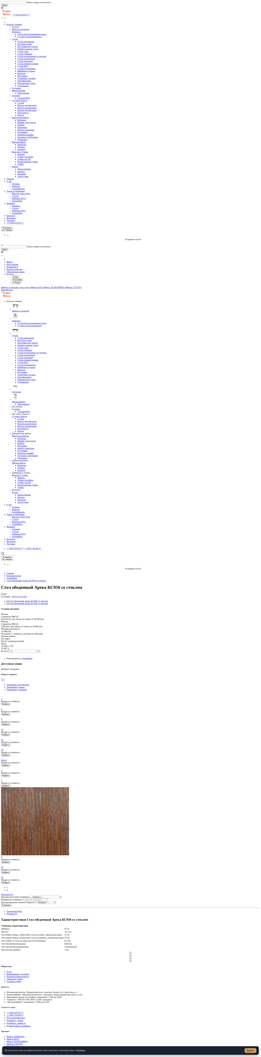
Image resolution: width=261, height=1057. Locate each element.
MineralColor (7, 290)
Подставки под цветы (27, 46)
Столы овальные (25, 61)
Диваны (21, 147)
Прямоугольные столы (27, 49)
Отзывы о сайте (14, 981)
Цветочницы (23, 93)
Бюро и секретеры (25, 130)
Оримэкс (16, 206)
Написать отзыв (19, 596)
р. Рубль (16, 283)
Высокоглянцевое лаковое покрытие (18, 902)
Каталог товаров (14, 24)
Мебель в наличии (20, 29)
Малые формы (18, 90)
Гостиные (16, 88)
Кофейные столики (26, 71)
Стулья (20, 103)
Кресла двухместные (27, 105)
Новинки (16, 32)
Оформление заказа (16, 272)
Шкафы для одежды (26, 122)
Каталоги (11, 216)
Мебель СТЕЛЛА (73, 287)
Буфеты (20, 125)
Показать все (7, 894)
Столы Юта (22, 66)
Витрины (21, 120)
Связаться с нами (14, 979)
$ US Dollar (17, 280)
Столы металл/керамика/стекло (31, 34)
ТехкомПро (17, 201)
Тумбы (20, 164)
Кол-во (4, 651)
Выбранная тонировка (11, 899)
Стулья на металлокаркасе (29, 37)
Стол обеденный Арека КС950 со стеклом (26, 581)
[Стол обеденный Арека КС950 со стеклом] (27, 601)
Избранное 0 (12, 267)
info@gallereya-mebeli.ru (20, 1026)
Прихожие (22, 127)
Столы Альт (23, 51)
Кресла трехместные (26, 110)
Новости (16, 186)
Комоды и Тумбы (20, 152)
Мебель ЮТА (36, 287)
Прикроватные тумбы (27, 162)
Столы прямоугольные (27, 64)
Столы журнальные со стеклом (31, 56)
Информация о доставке (18, 974)
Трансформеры (24, 81)
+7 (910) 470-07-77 (15, 1013)
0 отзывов (5, 596)
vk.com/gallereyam (17, 1018)
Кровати (21, 149)
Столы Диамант (24, 54)
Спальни (16, 95)
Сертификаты (18, 189)
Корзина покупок (15, 269)
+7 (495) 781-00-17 (15, 1015)
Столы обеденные (25, 41)
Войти (10, 262)
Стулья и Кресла (19, 100)
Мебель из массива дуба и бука (15, 287)
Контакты (11, 218)
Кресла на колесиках (27, 108)
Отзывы (15, 184)
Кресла (20, 115)
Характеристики (14, 911)
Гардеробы (22, 132)
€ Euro (15, 277)
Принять (250, 1051)
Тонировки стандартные (18, 685)
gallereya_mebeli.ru (17, 1023)
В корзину (6, 905)
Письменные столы (26, 83)
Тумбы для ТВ (24, 159)
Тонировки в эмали (16, 687)
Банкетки (21, 144)
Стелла (15, 196)
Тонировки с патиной (17, 689)
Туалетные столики (26, 78)
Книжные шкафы (25, 135)
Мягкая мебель (19, 142)
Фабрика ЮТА (19, 198)
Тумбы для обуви (25, 157)
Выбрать (5, 704)
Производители (14, 576)
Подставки (22, 76)
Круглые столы (24, 44)
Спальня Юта (23, 98)
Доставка (11, 220)
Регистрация (12, 264)
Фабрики (11, 203)
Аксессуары (23, 176)
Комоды (21, 154)
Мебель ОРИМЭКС (16, 1036)
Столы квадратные (26, 59)
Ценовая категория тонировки (15, 897)
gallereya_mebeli (16, 1020)
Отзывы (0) (12, 914)
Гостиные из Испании (27, 137)
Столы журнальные (26, 68)
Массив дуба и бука (21, 193)
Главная (10, 179)
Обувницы (22, 140)
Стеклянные (23, 86)
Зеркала (21, 171)
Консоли (21, 73)
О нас (9, 181)
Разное (15, 166)
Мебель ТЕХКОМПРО (54, 287)
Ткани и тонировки (16, 191)
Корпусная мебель (20, 117)
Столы (15, 39)
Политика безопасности (18, 976)
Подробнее (80, 1050)
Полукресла (22, 113)
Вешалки (21, 174)
